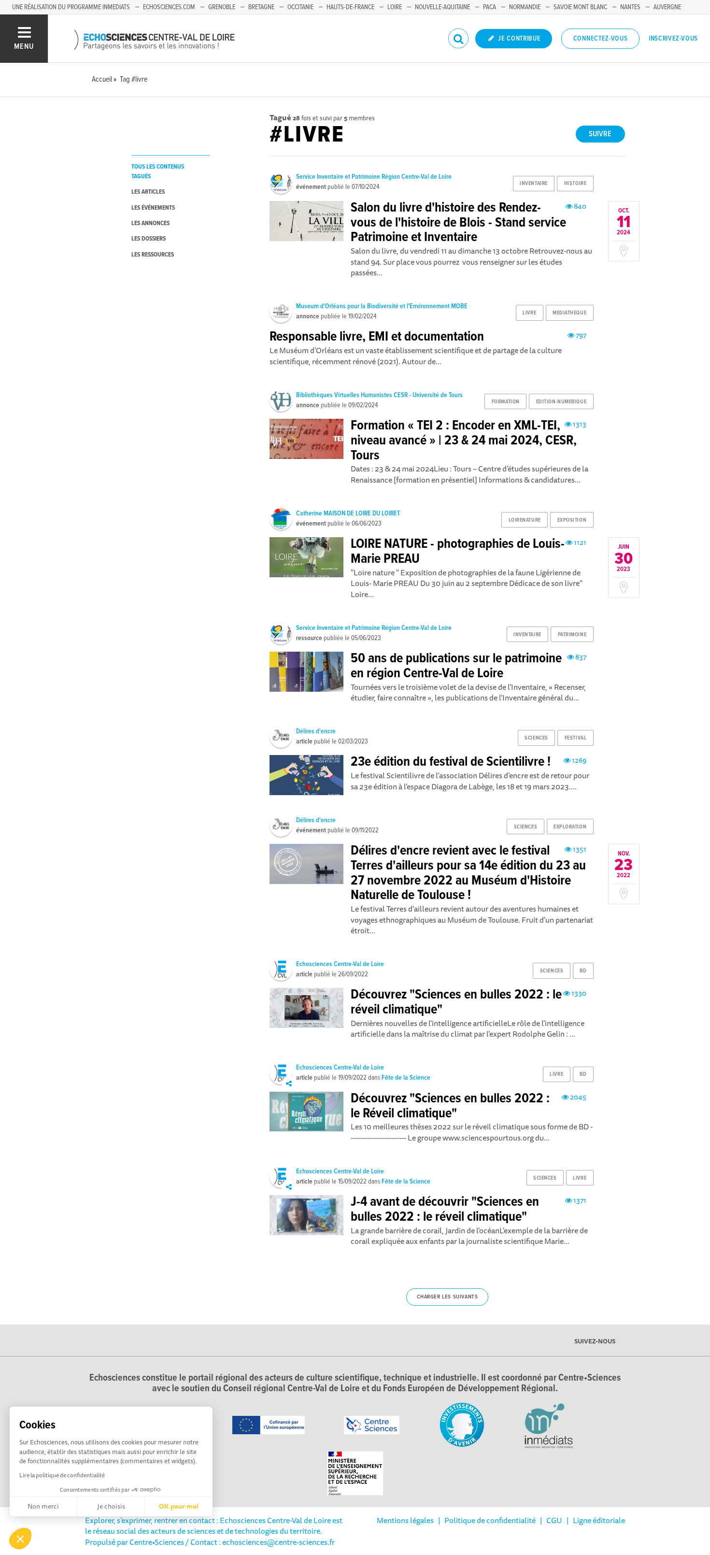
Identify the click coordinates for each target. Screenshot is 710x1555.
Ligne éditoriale (599, 1520)
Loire (394, 7)
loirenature (525, 520)
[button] (20, 1538)
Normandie (524, 7)
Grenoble (221, 7)
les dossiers (148, 239)
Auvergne (667, 7)
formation (506, 402)
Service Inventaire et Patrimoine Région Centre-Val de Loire (374, 176)
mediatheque (569, 313)
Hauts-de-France (350, 7)
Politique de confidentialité (490, 1520)
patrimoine (572, 634)
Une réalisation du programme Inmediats (71, 7)
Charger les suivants (447, 1297)
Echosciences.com (169, 7)
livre (529, 313)
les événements (153, 208)
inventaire (534, 183)
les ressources (152, 255)
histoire (575, 183)
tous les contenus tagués (157, 171)
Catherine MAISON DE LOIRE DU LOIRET (348, 513)
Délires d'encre (316, 731)
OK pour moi (179, 1506)
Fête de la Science (406, 1077)
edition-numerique (561, 402)
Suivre (600, 134)
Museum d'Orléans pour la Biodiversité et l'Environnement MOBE (382, 306)
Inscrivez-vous (673, 38)
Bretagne (261, 7)
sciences (536, 738)
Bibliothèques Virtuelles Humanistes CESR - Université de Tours (379, 395)
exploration (570, 827)
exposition (572, 520)
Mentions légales (405, 1520)
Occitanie (300, 7)
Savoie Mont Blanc (580, 7)
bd (583, 971)
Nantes (630, 7)
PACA (489, 7)
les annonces (150, 223)
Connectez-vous (600, 38)
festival (575, 738)
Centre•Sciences (156, 1542)
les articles (148, 192)
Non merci (43, 1506)
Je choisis (111, 1506)
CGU (554, 1520)
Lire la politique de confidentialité (62, 1475)
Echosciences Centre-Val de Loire (340, 964)
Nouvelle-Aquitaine (442, 7)
